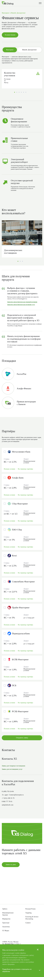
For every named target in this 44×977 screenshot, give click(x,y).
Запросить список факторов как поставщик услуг (24, 317)
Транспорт (6, 922)
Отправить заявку (22, 760)
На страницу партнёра (29, 491)
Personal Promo (31, 908)
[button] (22, 482)
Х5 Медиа (6, 931)
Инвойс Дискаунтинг (29, 56)
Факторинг (9, 56)
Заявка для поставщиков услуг (14, 791)
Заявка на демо (11, 890)
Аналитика (6, 927)
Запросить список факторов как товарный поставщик (22, 313)
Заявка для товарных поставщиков (16, 788)
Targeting (29, 912)
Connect (28, 922)
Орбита (5, 908)
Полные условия (10, 491)
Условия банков (11, 41)
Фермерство (7, 918)
